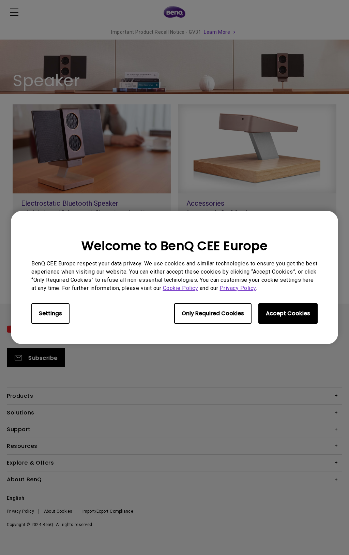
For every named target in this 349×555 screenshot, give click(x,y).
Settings (50, 313)
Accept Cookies (288, 313)
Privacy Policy (238, 288)
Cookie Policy (180, 288)
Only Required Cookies (213, 313)
